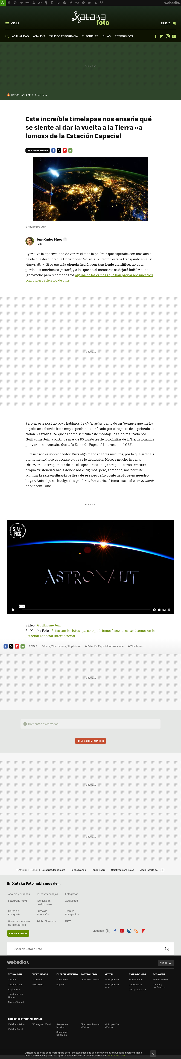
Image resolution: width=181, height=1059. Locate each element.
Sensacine (62, 979)
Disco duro (41, 95)
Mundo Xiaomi (16, 1002)
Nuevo (165, 23)
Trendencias (135, 979)
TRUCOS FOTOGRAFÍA (63, 36)
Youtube (174, 36)
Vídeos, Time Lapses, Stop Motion (61, 646)
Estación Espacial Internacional (105, 646)
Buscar (167, 949)
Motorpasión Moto (112, 986)
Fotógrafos (71, 894)
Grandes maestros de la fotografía (19, 922)
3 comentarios (39, 150)
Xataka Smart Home (15, 996)
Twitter (59, 150)
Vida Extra (37, 984)
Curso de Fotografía (43, 912)
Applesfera (14, 989)
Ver (92, 741)
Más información (117, 1055)
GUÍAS (107, 36)
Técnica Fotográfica (72, 912)
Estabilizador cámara (54, 869)
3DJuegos (37, 979)
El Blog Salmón (161, 979)
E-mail (70, 150)
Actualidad (71, 900)
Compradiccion (137, 989)
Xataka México (16, 1024)
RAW (68, 921)
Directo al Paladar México (90, 1025)
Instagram (168, 36)
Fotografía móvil (17, 900)
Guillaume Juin (49, 625)
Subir (163, 963)
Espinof (60, 984)
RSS (136, 930)
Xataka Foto (90, 18)
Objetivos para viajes (123, 869)
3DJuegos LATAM (41, 1024)
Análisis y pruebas (19, 894)
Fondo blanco (78, 869)
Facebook (155, 36)
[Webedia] (18, 962)
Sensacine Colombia (62, 1033)
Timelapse (136, 646)
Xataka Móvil (15, 984)
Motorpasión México (112, 1025)
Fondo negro (99, 869)
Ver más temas (18, 933)
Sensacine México (62, 1025)
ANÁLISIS (39, 36)
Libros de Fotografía (14, 912)
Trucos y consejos (47, 894)
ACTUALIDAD (20, 36)
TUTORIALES (90, 36)
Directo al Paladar (90, 979)
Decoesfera (135, 984)
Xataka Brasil (15, 1029)
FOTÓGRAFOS (124, 36)
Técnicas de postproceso (44, 902)
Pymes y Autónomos (159, 986)
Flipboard (161, 36)
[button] (51, 239)
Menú (15, 23)
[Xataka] (3, 3)
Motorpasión (112, 979)
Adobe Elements (46, 921)
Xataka (12, 979)
